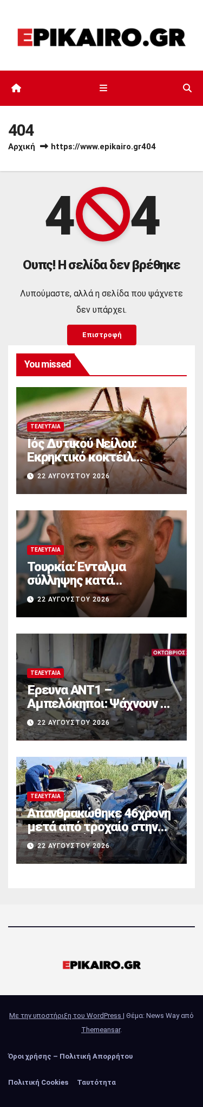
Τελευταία (45, 426)
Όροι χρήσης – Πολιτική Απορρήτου (70, 1056)
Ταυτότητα (96, 1082)
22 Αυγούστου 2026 (73, 476)
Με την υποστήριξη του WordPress (66, 1015)
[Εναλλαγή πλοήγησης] (103, 88)
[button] (187, 88)
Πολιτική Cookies (38, 1082)
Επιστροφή (101, 335)
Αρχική (21, 146)
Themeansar (100, 1030)
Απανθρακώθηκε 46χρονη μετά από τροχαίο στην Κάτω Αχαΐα (99, 827)
